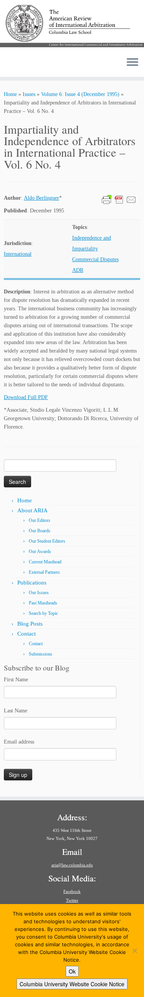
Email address (19, 742)
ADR (77, 270)
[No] (134, 950)
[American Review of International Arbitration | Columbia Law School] (72, 25)
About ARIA (32, 510)
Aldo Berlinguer (41, 198)
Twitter (72, 900)
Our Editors (39, 520)
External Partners (44, 572)
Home (10, 94)
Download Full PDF (26, 397)
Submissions (40, 654)
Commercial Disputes (95, 259)
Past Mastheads (43, 603)
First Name (16, 679)
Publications (31, 583)
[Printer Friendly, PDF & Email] (119, 199)
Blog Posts (30, 624)
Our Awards (40, 551)
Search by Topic (43, 613)
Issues (29, 94)
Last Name (15, 711)
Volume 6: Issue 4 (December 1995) (80, 94)
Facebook (72, 891)
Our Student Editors (47, 541)
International (17, 254)
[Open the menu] (132, 63)
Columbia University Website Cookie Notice (72, 984)
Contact (26, 634)
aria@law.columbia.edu (72, 865)
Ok (72, 971)
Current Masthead (45, 562)
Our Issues (39, 592)
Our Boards (39, 530)
